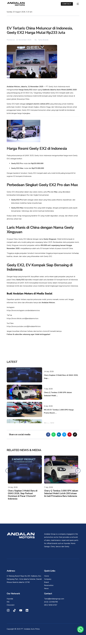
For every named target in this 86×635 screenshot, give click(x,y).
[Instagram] (8, 610)
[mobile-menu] (77, 4)
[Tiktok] (14, 610)
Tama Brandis (43, 40)
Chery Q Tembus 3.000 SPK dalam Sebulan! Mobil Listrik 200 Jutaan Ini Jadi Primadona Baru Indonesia (25, 493)
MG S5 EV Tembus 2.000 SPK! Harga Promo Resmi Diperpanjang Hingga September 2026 (61, 493)
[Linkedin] (27, 610)
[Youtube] (20, 610)
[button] (77, 470)
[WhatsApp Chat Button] (80, 629)
